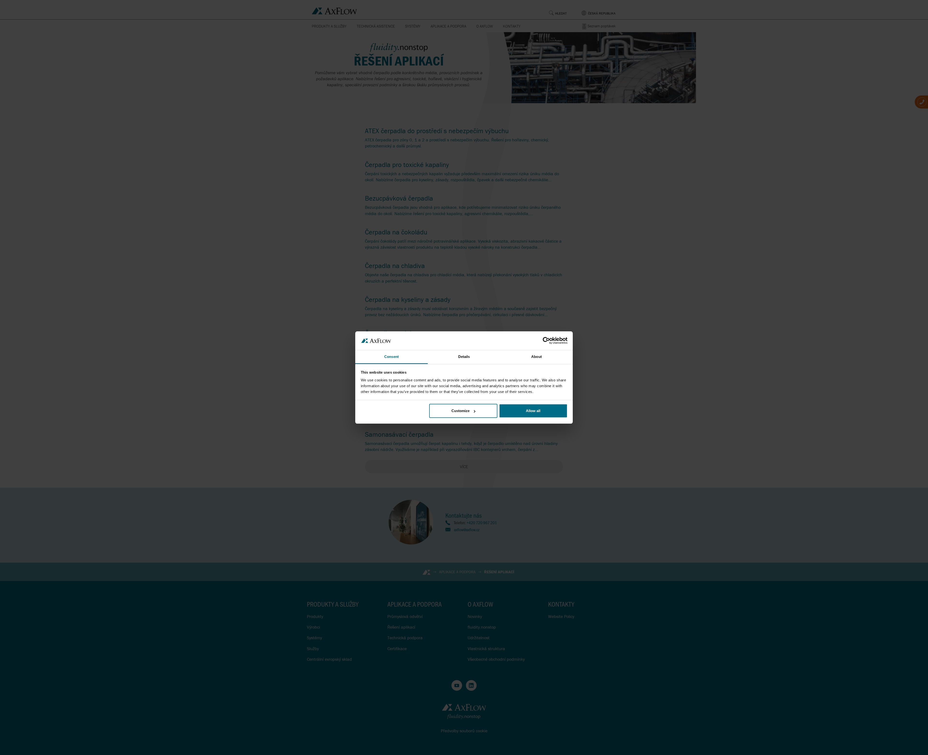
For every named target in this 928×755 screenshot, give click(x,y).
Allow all (533, 411)
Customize (460, 411)
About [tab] (536, 357)
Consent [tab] (391, 357)
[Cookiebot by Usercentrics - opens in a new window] (546, 340)
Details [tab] (464, 357)
